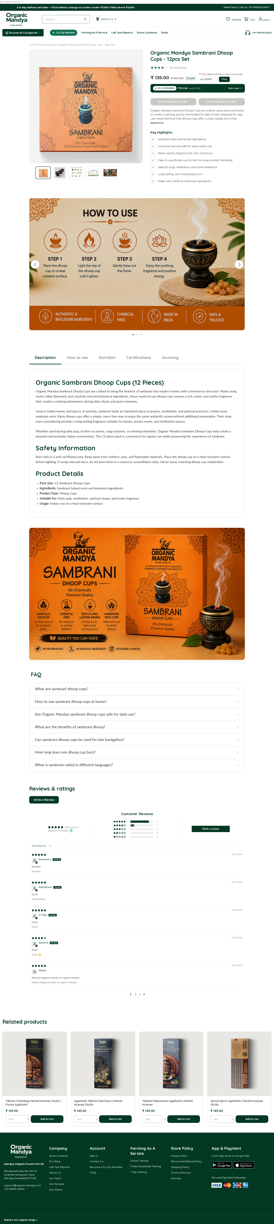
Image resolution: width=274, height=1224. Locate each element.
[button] (120, 821)
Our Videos (55, 1189)
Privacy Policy (179, 1155)
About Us (55, 1172)
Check (224, 79)
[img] (39, 855)
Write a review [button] (210, 829)
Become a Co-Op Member (106, 1167)
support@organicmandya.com (22, 1185)
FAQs (93, 1172)
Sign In (94, 1155)
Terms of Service (181, 1172)
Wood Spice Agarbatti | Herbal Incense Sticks (237, 1102)
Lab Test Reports (59, 1167)
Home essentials (47, 44)
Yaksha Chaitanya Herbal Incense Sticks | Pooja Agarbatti (33, 1102)
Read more (156, 122)
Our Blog (54, 1161)
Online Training (139, 1160)
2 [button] (135, 994)
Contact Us (96, 1161)
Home (32, 44)
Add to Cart (47, 1119)
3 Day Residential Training (145, 1166)
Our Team (55, 1178)
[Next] (239, 264)
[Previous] (35, 264)
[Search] (85, 19)
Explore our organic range (20, 1219)
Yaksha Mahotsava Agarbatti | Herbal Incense (167, 1102)
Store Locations (58, 1155)
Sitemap (176, 1178)
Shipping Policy (180, 1167)
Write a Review (44, 800)
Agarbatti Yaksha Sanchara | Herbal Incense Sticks (98, 1102)
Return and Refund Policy (186, 1161)
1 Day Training (138, 1172)
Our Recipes (56, 1183)
